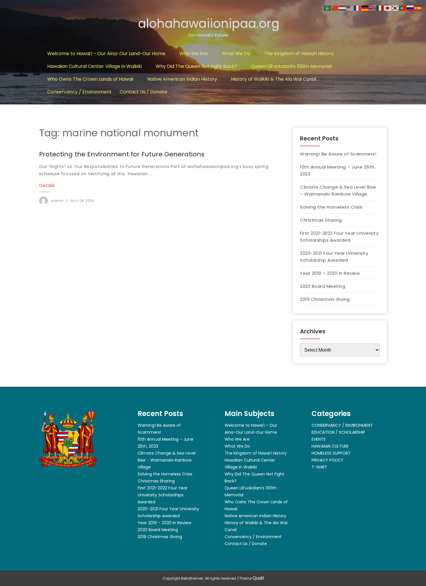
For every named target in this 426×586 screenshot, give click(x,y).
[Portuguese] (403, 7)
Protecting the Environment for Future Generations (121, 154)
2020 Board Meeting (322, 286)
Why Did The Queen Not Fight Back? (196, 66)
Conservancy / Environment (79, 91)
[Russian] (410, 7)
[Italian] (380, 7)
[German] (365, 7)
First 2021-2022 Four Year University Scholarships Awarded (339, 236)
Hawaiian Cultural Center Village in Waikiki (94, 66)
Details (47, 185)
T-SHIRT (319, 467)
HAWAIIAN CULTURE (330, 446)
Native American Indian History (182, 79)
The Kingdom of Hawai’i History (299, 53)
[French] (357, 7)
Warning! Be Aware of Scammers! (338, 154)
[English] (350, 7)
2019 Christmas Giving (325, 299)
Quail (258, 578)
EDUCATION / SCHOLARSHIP (338, 432)
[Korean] (395, 7)
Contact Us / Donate (143, 91)
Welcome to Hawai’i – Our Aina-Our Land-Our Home (106, 53)
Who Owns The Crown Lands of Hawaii (90, 79)
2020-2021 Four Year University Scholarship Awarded (334, 256)
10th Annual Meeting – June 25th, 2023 (337, 170)
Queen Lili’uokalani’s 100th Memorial (291, 66)
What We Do (236, 53)
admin (57, 200)
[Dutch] (342, 7)
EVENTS (319, 439)
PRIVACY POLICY (327, 460)
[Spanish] (418, 7)
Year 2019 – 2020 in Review (330, 273)
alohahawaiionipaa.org (208, 23)
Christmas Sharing (321, 220)
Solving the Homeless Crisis (331, 207)
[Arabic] (327, 7)
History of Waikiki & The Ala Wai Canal (273, 79)
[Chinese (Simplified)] (335, 7)
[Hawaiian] (372, 7)
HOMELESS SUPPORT (331, 453)
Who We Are (193, 53)
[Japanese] (388, 7)
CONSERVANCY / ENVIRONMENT (342, 425)
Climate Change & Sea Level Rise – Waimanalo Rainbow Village (338, 190)
